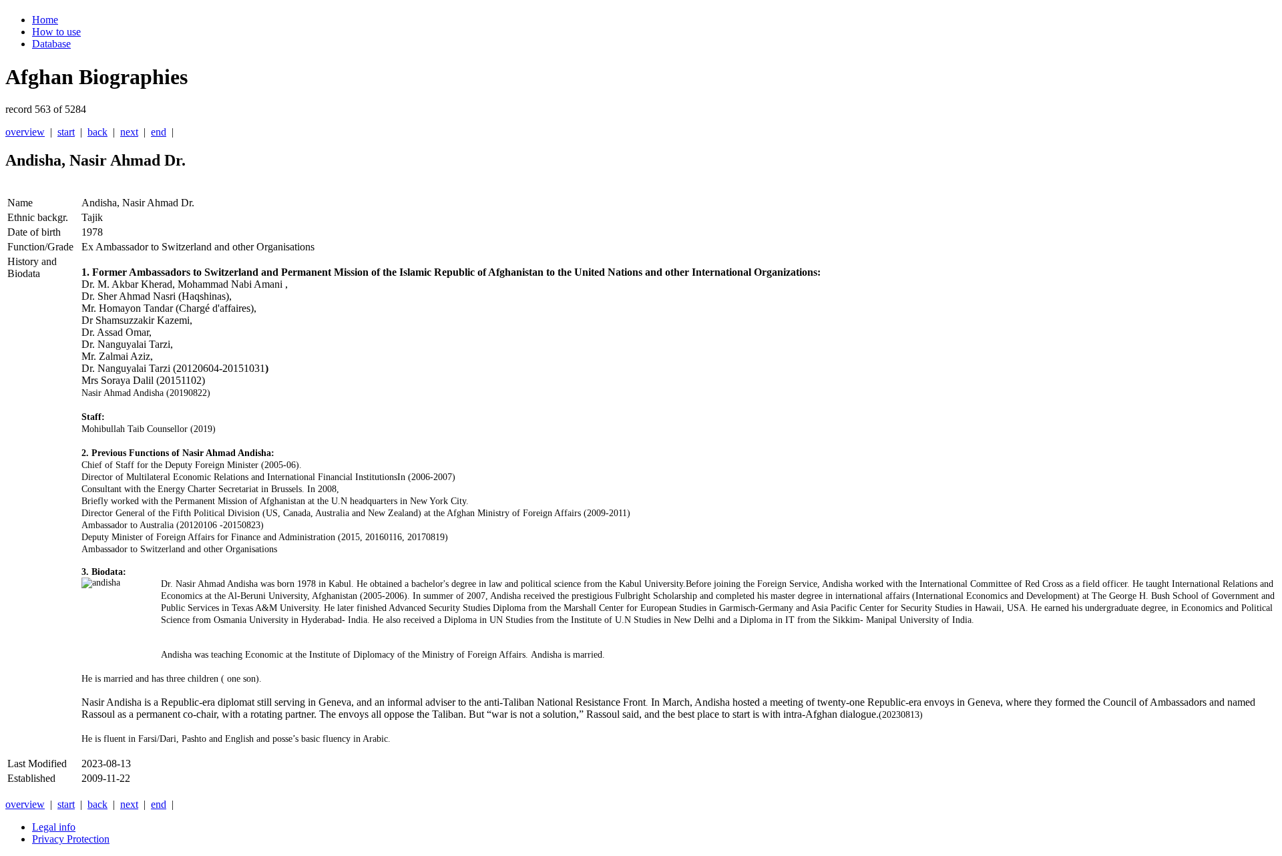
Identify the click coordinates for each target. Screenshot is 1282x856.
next (129, 132)
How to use (56, 31)
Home (45, 19)
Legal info (53, 827)
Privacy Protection (71, 839)
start (66, 132)
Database (51, 43)
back (97, 132)
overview (25, 132)
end (158, 132)
